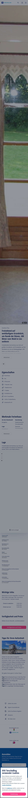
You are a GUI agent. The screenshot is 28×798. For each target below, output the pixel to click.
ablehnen (9, 788)
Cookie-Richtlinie (6, 785)
